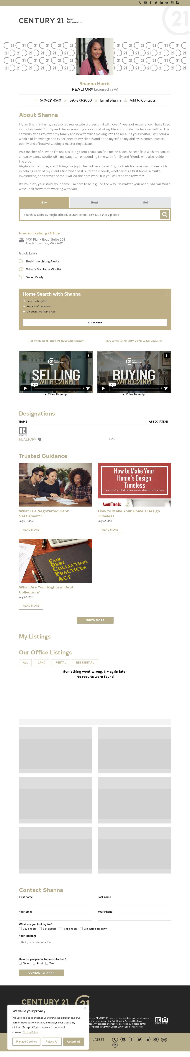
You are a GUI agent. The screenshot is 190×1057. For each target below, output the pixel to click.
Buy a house (29, 928)
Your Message (27, 935)
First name (26, 897)
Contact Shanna (41, 973)
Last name (104, 897)
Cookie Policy (30, 1032)
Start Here (95, 322)
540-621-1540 (48, 100)
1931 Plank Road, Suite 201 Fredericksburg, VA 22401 (45, 241)
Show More (95, 620)
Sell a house (49, 928)
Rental (60, 662)
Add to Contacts (143, 100)
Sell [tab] (145, 202)
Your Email (25, 911)
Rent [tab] (94, 202)
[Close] (85, 1008)
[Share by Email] (4, 555)
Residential (85, 662)
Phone (26, 963)
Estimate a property (95, 928)
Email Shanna (110, 100)
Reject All (52, 1041)
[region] (48, 1027)
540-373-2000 (78, 100)
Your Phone (105, 911)
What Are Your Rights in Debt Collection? (46, 589)
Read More (31, 529)
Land (41, 662)
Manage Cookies (26, 1041)
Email (40, 963)
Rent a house (70, 928)
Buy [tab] (44, 202)
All (25, 662)
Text (51, 963)
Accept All (74, 1041)
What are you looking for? (36, 924)
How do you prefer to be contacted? (42, 959)
